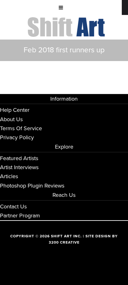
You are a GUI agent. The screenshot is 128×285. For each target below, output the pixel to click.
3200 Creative (64, 242)
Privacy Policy (17, 137)
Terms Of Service (21, 128)
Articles (9, 176)
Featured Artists (19, 158)
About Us (11, 119)
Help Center (15, 110)
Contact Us (13, 206)
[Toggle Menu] (61, 7)
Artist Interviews (19, 167)
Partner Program (20, 215)
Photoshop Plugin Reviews (32, 185)
